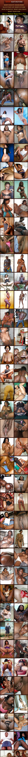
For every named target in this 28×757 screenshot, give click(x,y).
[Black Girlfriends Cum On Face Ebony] (21, 465)
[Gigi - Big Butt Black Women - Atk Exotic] (7, 686)
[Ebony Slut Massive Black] (7, 630)
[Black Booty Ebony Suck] (7, 667)
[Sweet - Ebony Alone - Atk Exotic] (21, 447)
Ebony (14, 2)
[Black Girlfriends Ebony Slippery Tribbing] (21, 373)
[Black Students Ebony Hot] (21, 722)
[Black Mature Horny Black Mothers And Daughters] (7, 575)
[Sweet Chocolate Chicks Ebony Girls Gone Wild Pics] (21, 557)
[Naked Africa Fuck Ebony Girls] (21, 355)
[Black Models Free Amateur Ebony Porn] (7, 447)
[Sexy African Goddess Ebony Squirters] (21, 281)
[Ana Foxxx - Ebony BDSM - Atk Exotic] (21, 428)
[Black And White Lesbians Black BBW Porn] (7, 465)
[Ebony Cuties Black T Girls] (21, 649)
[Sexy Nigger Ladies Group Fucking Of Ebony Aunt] (21, 116)
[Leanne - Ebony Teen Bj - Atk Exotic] (7, 428)
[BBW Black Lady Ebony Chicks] (21, 594)
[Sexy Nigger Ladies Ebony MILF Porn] (7, 134)
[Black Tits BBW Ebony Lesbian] (21, 336)
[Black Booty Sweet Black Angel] (7, 153)
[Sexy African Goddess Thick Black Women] (7, 722)
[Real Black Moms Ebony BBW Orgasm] (7, 61)
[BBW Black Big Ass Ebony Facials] (21, 667)
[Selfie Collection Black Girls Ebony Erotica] (21, 79)
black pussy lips (8, 7)
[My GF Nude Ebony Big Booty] (21, 630)
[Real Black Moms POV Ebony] (7, 116)
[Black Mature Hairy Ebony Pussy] (7, 318)
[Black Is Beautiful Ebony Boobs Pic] (7, 336)
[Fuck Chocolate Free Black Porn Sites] (7, 520)
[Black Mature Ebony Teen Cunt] (21, 410)
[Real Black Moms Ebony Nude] (21, 392)
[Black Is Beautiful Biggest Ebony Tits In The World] (7, 208)
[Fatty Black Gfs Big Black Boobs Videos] (7, 483)
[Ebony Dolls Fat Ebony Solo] (7, 42)
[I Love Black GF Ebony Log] (21, 300)
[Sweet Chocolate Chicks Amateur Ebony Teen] (21, 538)
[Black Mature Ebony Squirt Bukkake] (7, 245)
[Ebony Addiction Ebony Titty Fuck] (21, 318)
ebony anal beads (20, 9)
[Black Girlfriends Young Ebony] (21, 24)
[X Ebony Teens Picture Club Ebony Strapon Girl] (7, 171)
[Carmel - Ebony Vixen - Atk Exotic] (7, 226)
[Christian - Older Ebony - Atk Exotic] (21, 245)
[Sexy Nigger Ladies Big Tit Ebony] (21, 171)
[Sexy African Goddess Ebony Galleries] (7, 97)
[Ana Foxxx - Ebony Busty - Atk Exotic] (21, 741)
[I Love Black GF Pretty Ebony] (21, 134)
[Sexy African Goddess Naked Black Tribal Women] (7, 594)
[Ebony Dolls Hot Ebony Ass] (21, 42)
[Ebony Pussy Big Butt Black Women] (7, 281)
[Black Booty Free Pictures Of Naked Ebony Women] (7, 300)
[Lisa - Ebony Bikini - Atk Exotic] (21, 686)
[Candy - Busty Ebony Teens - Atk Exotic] (7, 741)
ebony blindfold (7, 9)
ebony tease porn (14, 11)
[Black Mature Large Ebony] (21, 704)
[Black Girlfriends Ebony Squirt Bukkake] (21, 97)
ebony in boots (9, 5)
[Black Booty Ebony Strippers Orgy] (21, 61)
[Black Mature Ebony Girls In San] (21, 208)
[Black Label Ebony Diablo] (21, 520)
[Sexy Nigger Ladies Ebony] (21, 226)
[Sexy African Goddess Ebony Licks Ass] (7, 538)
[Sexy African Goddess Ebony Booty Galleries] (7, 410)
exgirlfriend (19, 5)
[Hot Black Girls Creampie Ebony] (21, 612)
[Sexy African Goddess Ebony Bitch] (21, 153)
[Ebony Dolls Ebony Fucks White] (21, 189)
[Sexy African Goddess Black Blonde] (7, 263)
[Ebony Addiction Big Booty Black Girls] (21, 575)
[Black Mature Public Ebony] (7, 355)
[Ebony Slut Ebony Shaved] (21, 483)
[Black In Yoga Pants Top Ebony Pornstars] (7, 392)
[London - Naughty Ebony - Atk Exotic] (7, 649)
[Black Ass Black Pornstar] (7, 557)
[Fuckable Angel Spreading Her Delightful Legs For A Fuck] (7, 502)
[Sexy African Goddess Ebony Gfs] (7, 79)
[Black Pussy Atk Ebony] (7, 704)
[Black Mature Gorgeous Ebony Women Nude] (7, 189)
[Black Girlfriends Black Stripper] (7, 24)
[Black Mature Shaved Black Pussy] (7, 373)
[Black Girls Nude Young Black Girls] (21, 263)
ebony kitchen (20, 7)
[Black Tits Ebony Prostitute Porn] (7, 612)
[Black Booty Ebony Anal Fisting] (21, 502)
